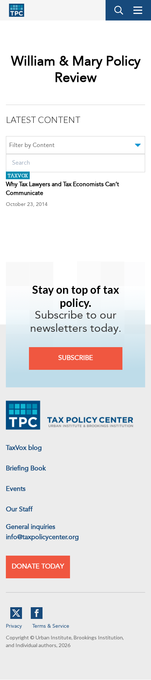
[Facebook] (37, 617)
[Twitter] (16, 617)
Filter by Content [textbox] (32, 146)
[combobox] (75, 146)
